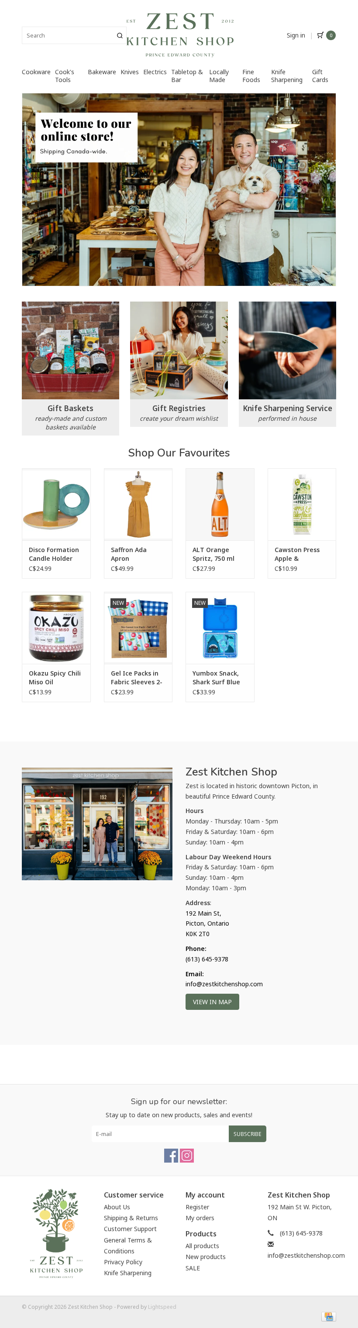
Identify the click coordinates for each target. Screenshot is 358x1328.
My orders (200, 1218)
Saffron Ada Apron (129, 554)
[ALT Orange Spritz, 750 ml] (220, 504)
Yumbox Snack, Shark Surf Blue (216, 677)
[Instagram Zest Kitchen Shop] (187, 1156)
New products (206, 1257)
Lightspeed (162, 1307)
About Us (117, 1207)
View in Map (212, 1002)
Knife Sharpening (287, 76)
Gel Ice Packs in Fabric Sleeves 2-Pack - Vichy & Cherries (136, 677)
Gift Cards (320, 76)
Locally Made (219, 76)
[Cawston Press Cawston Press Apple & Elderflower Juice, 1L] (302, 504)
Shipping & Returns (131, 1218)
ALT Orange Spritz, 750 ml (213, 554)
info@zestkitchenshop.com (306, 1255)
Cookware (36, 72)
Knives (129, 72)
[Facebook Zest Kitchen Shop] (171, 1156)
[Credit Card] (327, 1316)
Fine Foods (251, 76)
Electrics (155, 72)
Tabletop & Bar (187, 76)
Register (197, 1207)
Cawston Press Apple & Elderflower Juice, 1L (301, 554)
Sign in (296, 35)
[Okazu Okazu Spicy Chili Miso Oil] (56, 628)
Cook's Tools (64, 76)
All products (202, 1246)
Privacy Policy (123, 1262)
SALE (193, 1268)
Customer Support (130, 1229)
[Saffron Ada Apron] (138, 504)
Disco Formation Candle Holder (54, 554)
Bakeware (102, 72)
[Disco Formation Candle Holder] (56, 504)
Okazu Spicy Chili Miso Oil (55, 677)
